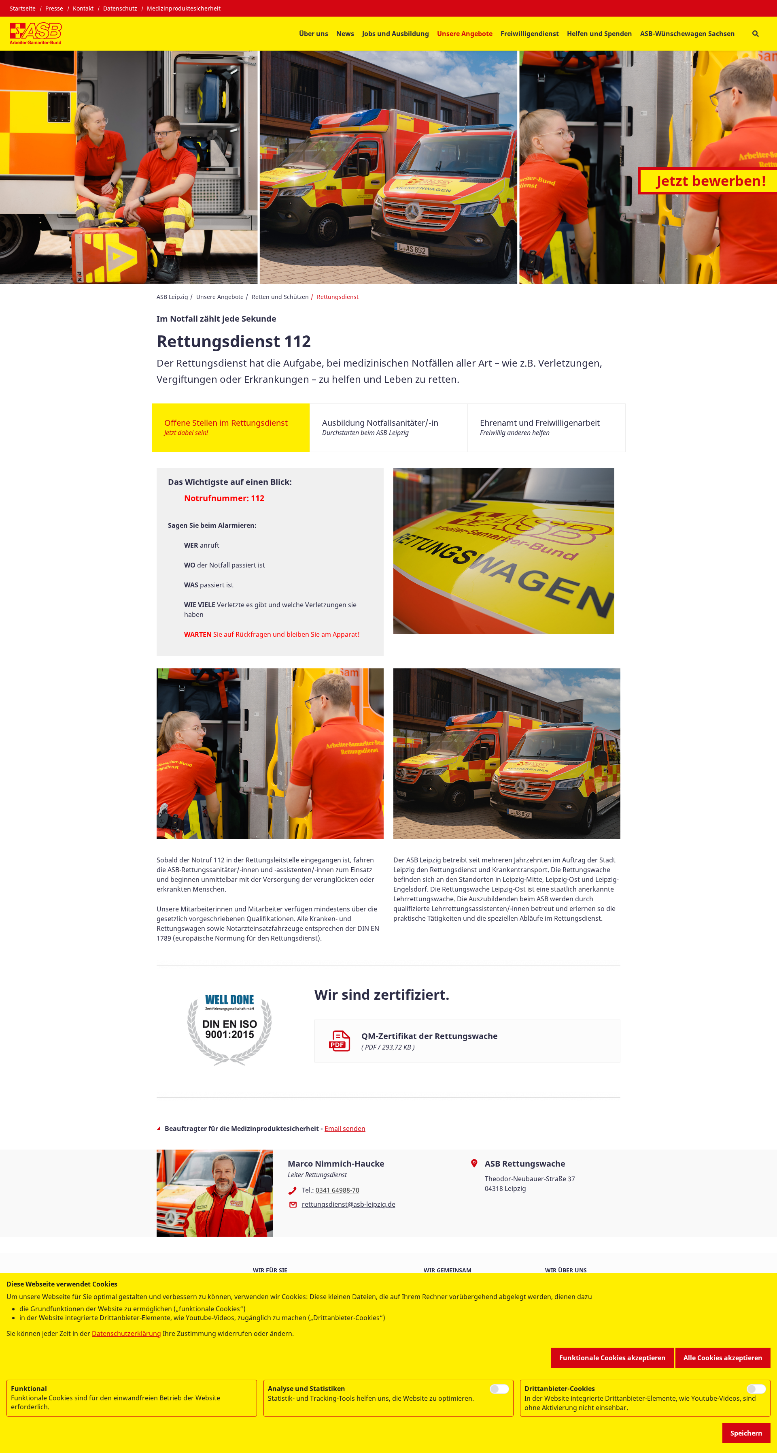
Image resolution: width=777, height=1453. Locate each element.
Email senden (345, 1128)
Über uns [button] (313, 33)
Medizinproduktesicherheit (184, 8)
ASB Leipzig (172, 297)
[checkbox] (499, 1389)
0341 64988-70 (337, 1190)
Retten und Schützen (280, 297)
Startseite (23, 8)
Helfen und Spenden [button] (599, 33)
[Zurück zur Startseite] (36, 33)
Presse (54, 8)
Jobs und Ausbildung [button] (395, 33)
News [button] (345, 33)
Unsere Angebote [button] (465, 33)
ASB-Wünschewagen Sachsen (687, 33)
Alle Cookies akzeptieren (723, 1357)
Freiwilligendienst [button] (530, 33)
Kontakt (83, 8)
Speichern (746, 1433)
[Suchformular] (755, 34)
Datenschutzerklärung (126, 1333)
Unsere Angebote (220, 297)
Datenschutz (120, 8)
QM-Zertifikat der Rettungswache (429, 1036)
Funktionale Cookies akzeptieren (612, 1357)
